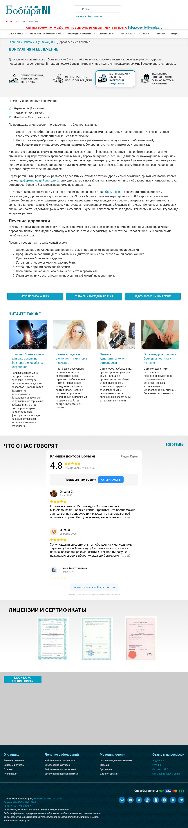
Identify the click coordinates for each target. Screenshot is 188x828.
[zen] (173, 800)
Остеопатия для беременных (116, 760)
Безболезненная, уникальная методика (32, 78)
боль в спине (114, 192)
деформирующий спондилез (39, 180)
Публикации (10, 773)
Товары (144, 33)
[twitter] (139, 800)
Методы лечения (80, 33)
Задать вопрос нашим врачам (153, 296)
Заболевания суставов (57, 765)
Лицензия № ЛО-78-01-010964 (20, 802)
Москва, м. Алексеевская (88, 16)
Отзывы (8, 769)
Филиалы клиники (14, 760)
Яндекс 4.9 (158, 760)
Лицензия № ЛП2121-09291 (47, 798)
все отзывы (175, 444)
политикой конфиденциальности (51, 809)
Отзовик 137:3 (160, 769)
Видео (175, 33)
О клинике (16, 33)
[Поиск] (75, 9)
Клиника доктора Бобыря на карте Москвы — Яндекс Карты (94, 594)
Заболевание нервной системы (62, 773)
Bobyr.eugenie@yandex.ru (145, 27)
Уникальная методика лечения (94, 296)
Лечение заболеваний (45, 33)
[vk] (122, 800)
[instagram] (164, 800)
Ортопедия (106, 769)
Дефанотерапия (109, 773)
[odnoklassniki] (156, 800)
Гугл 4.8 (156, 765)
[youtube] (130, 800)
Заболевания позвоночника (60, 760)
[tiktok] (147, 800)
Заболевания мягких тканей (60, 769)
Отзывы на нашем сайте (166, 773)
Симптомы (106, 33)
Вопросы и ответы (14, 765)
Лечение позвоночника (35, 296)
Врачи (161, 33)
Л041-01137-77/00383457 (17, 806)
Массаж (126, 33)
